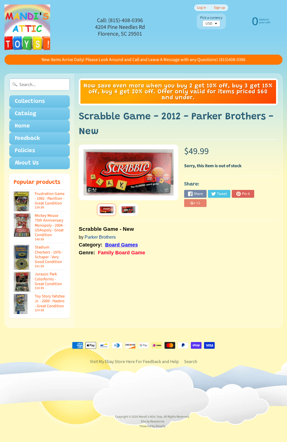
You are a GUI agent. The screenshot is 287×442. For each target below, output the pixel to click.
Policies (25, 150)
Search (190, 362)
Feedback (27, 138)
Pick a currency (211, 18)
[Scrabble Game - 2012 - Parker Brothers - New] (106, 210)
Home (22, 126)
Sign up (219, 8)
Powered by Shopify (152, 426)
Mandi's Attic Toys (150, 417)
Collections (30, 101)
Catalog (25, 114)
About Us (27, 163)
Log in (201, 8)
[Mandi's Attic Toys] (27, 27)
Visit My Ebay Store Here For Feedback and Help (134, 362)
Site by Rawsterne (153, 421)
